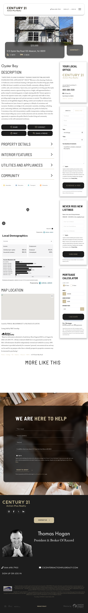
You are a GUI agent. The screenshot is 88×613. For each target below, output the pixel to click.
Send (22, 470)
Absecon (22, 355)
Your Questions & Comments (69, 143)
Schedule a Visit (78, 110)
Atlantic (17, 355)
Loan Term (66, 283)
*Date (64, 129)
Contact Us (65, 98)
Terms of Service (69, 193)
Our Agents (70, 98)
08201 (28, 355)
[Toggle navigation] (79, 9)
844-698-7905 (56, 9)
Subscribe (73, 254)
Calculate (73, 317)
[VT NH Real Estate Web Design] (73, 606)
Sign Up (66, 9)
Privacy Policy (74, 178)
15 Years (74, 285)
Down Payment (66, 298)
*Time (64, 136)
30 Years (67, 285)
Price (64, 290)
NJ (12, 355)
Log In (74, 9)
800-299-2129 (69, 89)
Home (3, 355)
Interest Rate (66, 305)
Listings (8, 355)
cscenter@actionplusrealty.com (60, 567)
